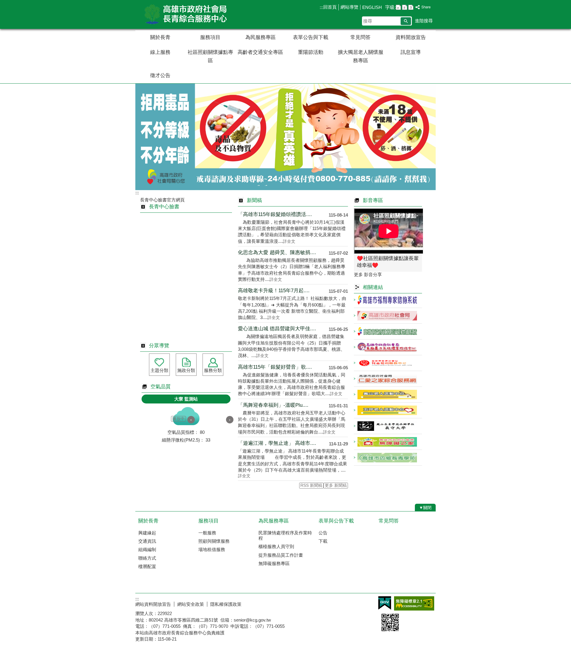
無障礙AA (414, 603)
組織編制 (147, 549)
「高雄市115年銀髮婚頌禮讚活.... (275, 214)
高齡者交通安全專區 (260, 52)
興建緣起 (147, 532)
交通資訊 (147, 541)
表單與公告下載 (336, 521)
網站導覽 (349, 7)
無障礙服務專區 (274, 563)
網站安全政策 (190, 604)
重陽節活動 (310, 52)
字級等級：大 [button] (410, 7)
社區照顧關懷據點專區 (210, 56)
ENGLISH (372, 7)
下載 (323, 541)
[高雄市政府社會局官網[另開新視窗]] (388, 315)
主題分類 (159, 370)
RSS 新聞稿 (311, 485)
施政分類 (186, 370)
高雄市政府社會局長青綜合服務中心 (185, 14)
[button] (406, 21)
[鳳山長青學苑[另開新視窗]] (388, 426)
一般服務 (207, 532)
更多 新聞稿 (336, 485)
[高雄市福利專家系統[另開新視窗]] (388, 300)
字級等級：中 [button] (404, 7)
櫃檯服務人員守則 (276, 546)
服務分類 (213, 370)
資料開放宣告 (411, 37)
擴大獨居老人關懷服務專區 (360, 56)
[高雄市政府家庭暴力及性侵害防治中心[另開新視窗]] (388, 347)
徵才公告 (160, 75)
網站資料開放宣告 (153, 604)
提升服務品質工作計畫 (280, 555)
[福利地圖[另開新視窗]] (388, 331)
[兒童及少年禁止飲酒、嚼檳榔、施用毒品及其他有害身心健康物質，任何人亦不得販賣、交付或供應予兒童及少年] (285, 137)
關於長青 (160, 37)
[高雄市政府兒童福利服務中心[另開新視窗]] (388, 363)
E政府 (384, 603)
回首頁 (330, 7)
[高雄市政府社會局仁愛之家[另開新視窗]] (388, 379)
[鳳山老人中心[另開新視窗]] (388, 394)
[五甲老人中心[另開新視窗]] (388, 410)
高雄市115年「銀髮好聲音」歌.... (275, 367)
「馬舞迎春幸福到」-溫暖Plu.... (273, 405)
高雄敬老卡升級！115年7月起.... (274, 290)
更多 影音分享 (368, 274)
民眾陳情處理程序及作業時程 (285, 535)
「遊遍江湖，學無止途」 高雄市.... (277, 443)
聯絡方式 (147, 558)
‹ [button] (191, 419)
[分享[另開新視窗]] (423, 7)
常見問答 (360, 37)
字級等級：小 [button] (398, 7)
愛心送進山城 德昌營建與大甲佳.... (277, 328)
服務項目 (210, 37)
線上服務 (160, 52)
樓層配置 (147, 566)
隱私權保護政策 (225, 604)
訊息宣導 (411, 52)
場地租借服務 (211, 549)
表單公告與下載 (310, 37)
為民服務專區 (260, 37)
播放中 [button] (178, 419)
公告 (323, 532)
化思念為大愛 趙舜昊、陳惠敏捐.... (277, 252)
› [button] (229, 419)
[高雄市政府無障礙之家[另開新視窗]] (388, 442)
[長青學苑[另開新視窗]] (388, 457)
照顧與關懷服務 (214, 541)
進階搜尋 (424, 20)
